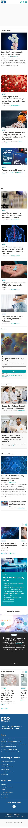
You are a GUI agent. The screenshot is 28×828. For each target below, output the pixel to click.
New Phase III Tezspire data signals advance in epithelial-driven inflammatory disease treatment (13, 250)
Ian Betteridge (12, 482)
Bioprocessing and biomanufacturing (11, 741)
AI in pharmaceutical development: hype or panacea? (9, 545)
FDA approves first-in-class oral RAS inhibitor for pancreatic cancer (13, 284)
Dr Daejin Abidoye (15, 105)
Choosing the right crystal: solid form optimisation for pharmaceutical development (7, 695)
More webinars (4, 708)
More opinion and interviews (8, 553)
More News (3, 329)
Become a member (8, 603)
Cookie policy (4, 797)
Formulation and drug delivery (9, 749)
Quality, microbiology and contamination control (14, 744)
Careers (3, 789)
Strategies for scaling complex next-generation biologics (12, 53)
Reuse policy (4, 774)
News (3, 210)
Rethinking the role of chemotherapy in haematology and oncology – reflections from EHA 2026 (13, 99)
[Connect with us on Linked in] (14, 806)
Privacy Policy (5, 376)
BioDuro (3, 704)
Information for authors (7, 772)
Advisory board (5, 769)
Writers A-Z (17, 814)
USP (13, 445)
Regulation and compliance (8, 746)
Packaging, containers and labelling (10, 751)
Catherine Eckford (15, 219)
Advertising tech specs (7, 766)
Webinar (17, 635)
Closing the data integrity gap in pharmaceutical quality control (14, 407)
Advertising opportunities (8, 761)
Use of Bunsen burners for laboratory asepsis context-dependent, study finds (12, 215)
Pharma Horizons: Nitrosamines (13, 170)
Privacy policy (4, 794)
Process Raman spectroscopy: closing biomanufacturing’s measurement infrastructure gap (17, 504)
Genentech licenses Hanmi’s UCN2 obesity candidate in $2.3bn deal (12, 318)
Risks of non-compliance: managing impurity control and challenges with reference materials (13, 438)
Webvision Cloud (18, 822)
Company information (7, 787)
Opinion (3, 541)
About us (3, 784)
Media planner (5, 764)
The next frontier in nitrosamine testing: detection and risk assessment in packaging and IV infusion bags (13, 135)
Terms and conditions (7, 792)
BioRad (22, 700)
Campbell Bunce (14, 56)
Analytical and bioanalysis (8, 739)
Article (3, 94)
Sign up (13, 371)
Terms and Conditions (14, 375)
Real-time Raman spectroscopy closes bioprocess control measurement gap (12, 477)
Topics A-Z (9, 814)
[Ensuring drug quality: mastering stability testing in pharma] (14, 663)
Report (4, 167)
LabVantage (21, 410)
